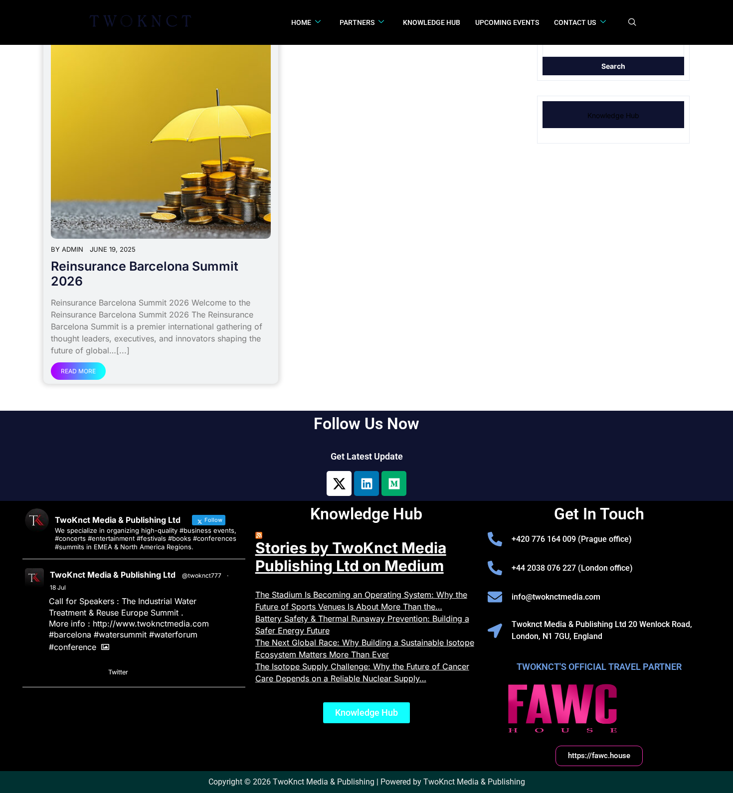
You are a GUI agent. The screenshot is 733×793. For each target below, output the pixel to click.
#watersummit (120, 634)
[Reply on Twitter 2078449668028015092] (55, 672)
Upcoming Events (507, 22)
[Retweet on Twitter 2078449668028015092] (75, 672)
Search (613, 66)
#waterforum (173, 634)
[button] (632, 22)
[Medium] (393, 483)
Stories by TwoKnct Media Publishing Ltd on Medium (350, 557)
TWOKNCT (143, 22)
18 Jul (58, 587)
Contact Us (575, 22)
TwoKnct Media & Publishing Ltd (113, 575)
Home (301, 22)
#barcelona (70, 634)
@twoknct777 (201, 575)
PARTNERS (357, 22)
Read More (78, 371)
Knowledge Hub (613, 115)
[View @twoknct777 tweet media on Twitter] (105, 646)
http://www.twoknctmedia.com (151, 624)
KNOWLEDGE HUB (431, 22)
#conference (72, 647)
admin (72, 249)
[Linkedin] (366, 483)
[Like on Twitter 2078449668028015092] (95, 672)
